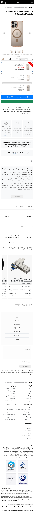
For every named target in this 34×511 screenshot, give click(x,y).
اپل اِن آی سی (31, 7)
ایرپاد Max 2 (28, 419)
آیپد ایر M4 (28, 417)
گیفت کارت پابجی (11, 417)
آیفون (29, 393)
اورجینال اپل (12, 398)
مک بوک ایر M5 (27, 412)
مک (30, 388)
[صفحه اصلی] (18, 2)
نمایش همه (17, 196)
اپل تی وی (28, 398)
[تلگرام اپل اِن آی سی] (30, 507)
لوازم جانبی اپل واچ (10, 396)
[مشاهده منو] (32, 2)
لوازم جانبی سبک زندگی (9, 401)
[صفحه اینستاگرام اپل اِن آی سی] (26, 507)
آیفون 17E (28, 407)
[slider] (26, 362)
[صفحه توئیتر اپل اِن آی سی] (18, 507)
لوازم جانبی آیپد (11, 393)
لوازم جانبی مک (11, 391)
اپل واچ (29, 396)
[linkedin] (11, 507)
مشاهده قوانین (6, 135)
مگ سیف (9, 7)
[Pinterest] (7, 507)
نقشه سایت (28, 430)
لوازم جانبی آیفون (10, 388)
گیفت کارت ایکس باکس (9, 414)
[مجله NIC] (11, 479)
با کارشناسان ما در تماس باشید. (15, 154)
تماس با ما (28, 426)
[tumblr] (15, 507)
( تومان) (17, 97)
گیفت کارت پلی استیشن (9, 409)
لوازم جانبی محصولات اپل (20, 7)
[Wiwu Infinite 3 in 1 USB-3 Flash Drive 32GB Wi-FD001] (20, 266)
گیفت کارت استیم (11, 412)
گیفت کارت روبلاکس (10, 419)
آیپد (30, 391)
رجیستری (29, 438)
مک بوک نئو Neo (27, 414)
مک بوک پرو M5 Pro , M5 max (24, 409)
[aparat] (3, 507)
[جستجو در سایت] (2, 2)
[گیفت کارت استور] (22, 479)
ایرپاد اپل (29, 401)
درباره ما (29, 428)
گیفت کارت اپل (11, 407)
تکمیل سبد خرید (17, 101)
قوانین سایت (28, 433)
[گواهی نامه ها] (22, 466)
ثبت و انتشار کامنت (25, 366)
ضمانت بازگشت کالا (26, 435)
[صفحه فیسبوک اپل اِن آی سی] (22, 507)
